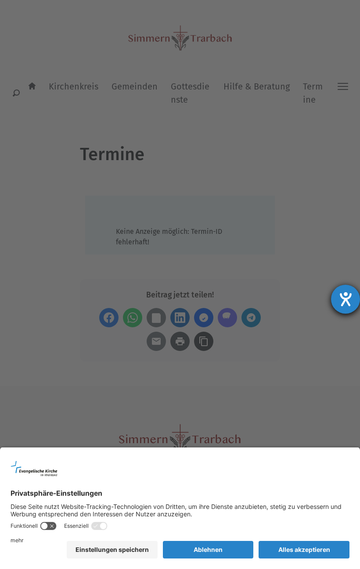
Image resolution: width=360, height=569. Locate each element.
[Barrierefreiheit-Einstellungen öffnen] (345, 299)
